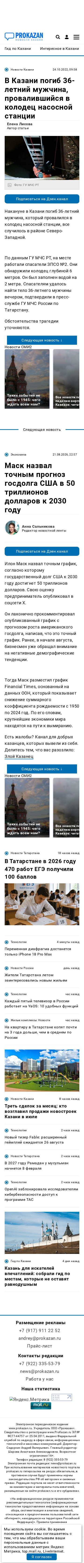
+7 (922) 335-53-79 (39, 1363)
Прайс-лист (39, 1346)
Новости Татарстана (25, 853)
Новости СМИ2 (18, 347)
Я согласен (42, 1557)
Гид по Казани (21, 1261)
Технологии (19, 942)
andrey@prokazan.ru (39, 1338)
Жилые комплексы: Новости (30, 1020)
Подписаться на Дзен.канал (42, 199)
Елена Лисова (20, 124)
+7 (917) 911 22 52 (39, 1330)
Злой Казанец (19, 756)
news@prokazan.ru (39, 1371)
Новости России (22, 968)
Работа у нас (40, 1379)
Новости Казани (22, 69)
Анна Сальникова (38, 526)
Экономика (18, 454)
